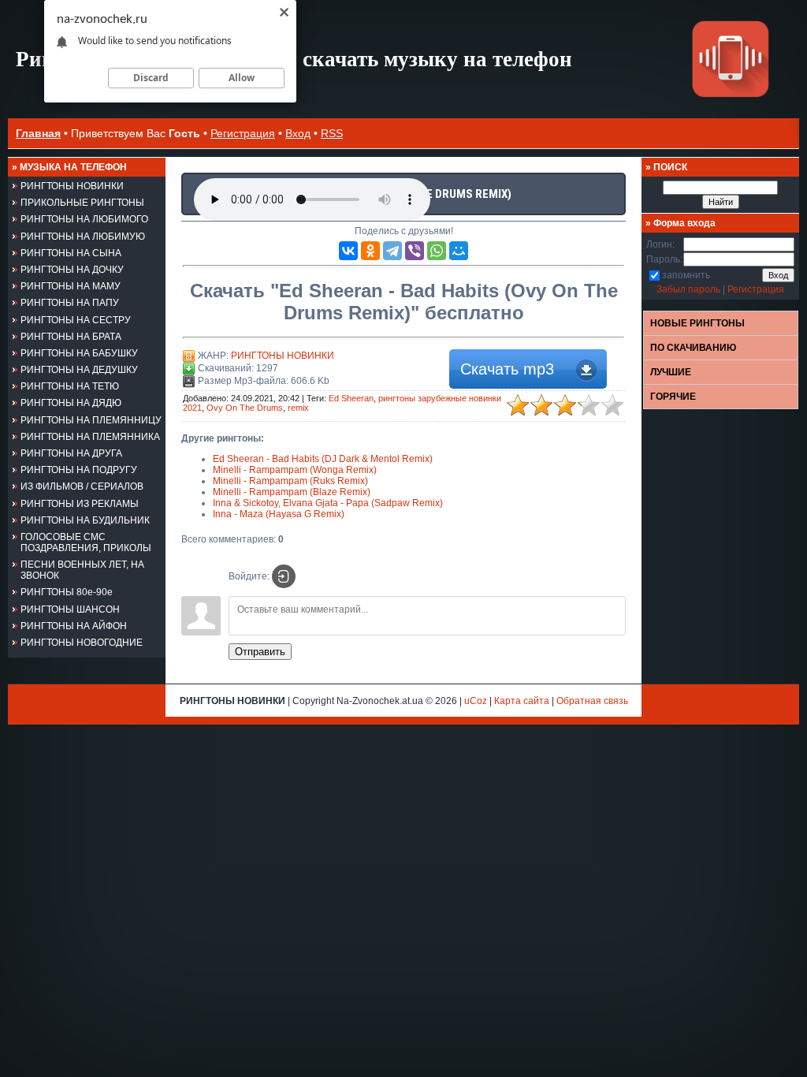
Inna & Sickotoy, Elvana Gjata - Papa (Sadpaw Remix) (328, 503)
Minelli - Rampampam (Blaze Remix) (291, 492)
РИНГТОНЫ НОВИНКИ (282, 355)
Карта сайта (521, 700)
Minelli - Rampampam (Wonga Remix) (295, 469)
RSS (332, 133)
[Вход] (284, 576)
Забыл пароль (688, 289)
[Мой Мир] (458, 250)
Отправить (260, 652)
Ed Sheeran (351, 398)
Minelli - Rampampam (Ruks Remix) (290, 480)
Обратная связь (592, 700)
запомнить (686, 275)
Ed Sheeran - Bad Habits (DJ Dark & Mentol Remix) (323, 458)
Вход (298, 133)
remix (298, 407)
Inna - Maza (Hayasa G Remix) (278, 514)
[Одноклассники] (370, 250)
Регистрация (242, 133)
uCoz (475, 700)
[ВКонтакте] (348, 250)
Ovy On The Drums (244, 407)
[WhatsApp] (436, 250)
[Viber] (414, 250)
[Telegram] (392, 250)
